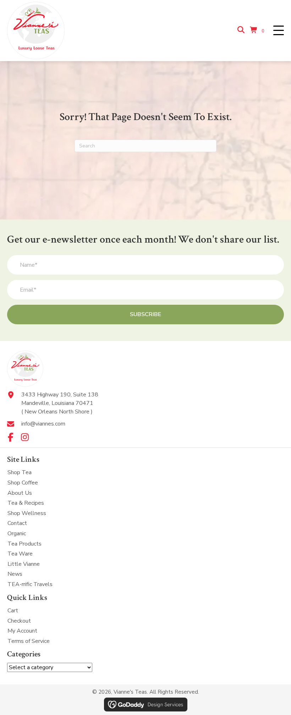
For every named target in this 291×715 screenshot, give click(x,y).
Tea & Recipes (25, 503)
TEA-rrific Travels (30, 584)
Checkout (19, 621)
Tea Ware (20, 554)
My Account (22, 631)
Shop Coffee (22, 483)
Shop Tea (19, 472)
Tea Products (24, 544)
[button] (278, 30)
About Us (19, 493)
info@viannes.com (43, 424)
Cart (12, 610)
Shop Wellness (26, 513)
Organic (16, 533)
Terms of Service (28, 641)
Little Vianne (23, 564)
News (14, 574)
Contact (17, 523)
